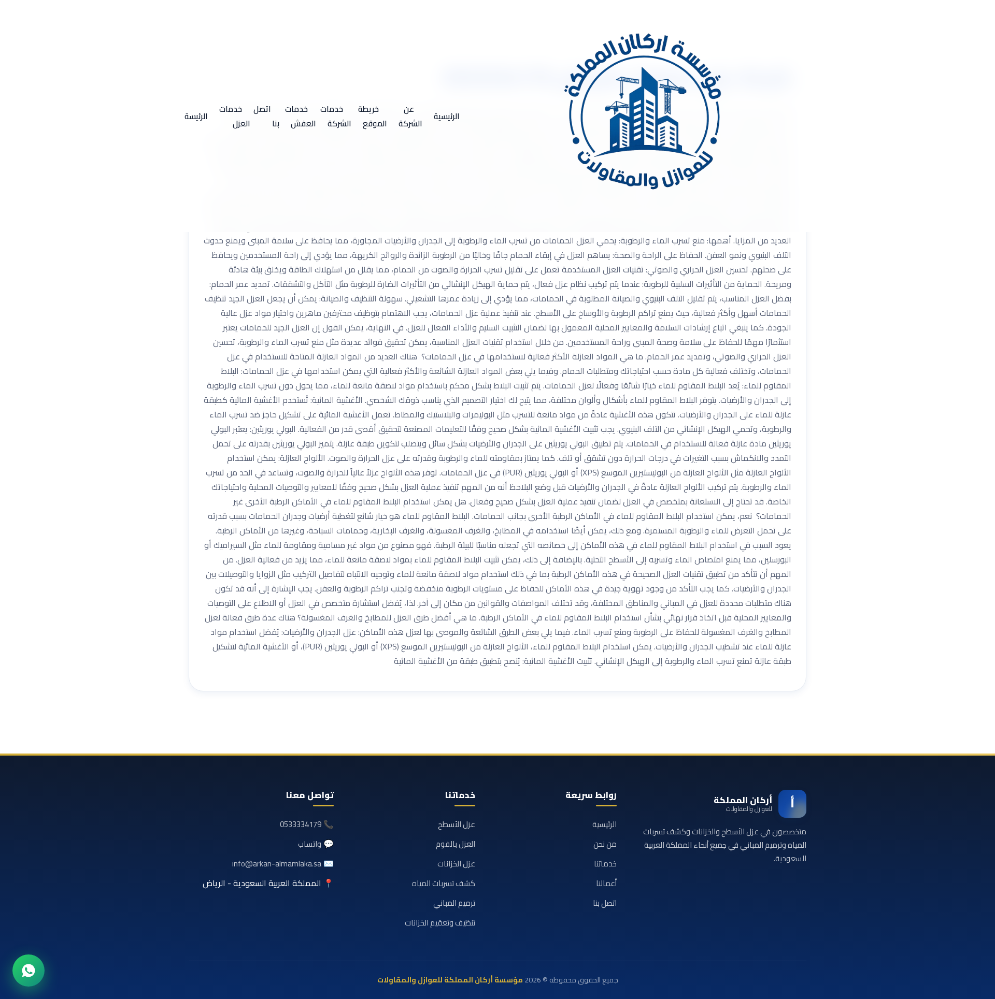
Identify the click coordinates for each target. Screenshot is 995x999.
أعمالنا (606, 883)
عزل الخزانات (456, 864)
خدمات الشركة (335, 116)
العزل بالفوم (455, 844)
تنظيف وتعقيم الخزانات (440, 923)
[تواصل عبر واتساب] (28, 970)
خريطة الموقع (372, 116)
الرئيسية (447, 116)
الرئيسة (196, 116)
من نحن (605, 844)
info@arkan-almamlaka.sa (276, 864)
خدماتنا (605, 864)
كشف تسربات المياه (443, 883)
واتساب (309, 844)
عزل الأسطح (456, 824)
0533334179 (300, 824)
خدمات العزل (234, 116)
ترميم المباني (454, 903)
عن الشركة (410, 116)
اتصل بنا (266, 116)
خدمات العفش (300, 116)
